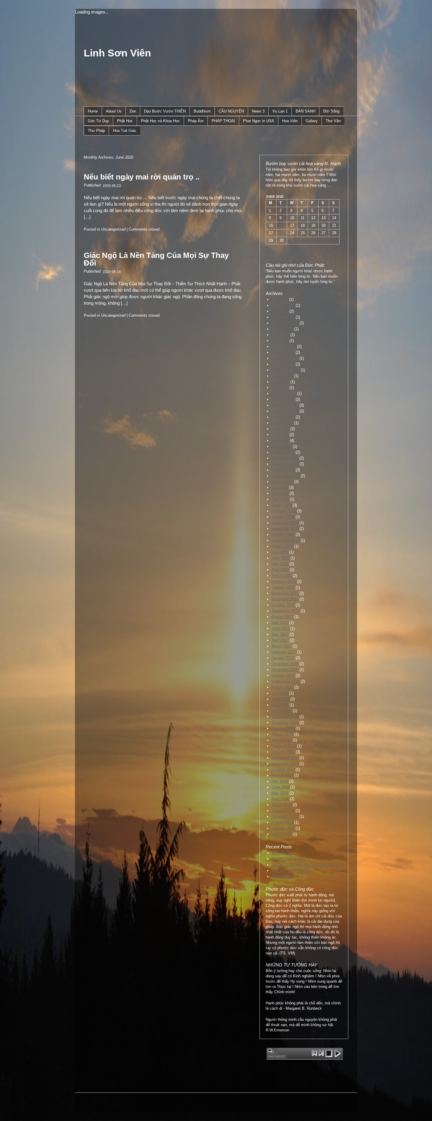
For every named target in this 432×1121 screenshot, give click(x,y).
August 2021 (282, 376)
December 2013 (285, 816)
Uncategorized (113, 229)
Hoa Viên (290, 121)
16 (281, 225)
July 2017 (280, 622)
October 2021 (283, 364)
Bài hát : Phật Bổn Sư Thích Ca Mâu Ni (305, 864)
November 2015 (285, 722)
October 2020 (283, 417)
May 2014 (280, 793)
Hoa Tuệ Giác (124, 130)
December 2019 (285, 458)
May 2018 (280, 564)
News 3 (258, 111)
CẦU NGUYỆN (231, 111)
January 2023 (283, 317)
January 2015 (283, 752)
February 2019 (284, 511)
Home (93, 111)
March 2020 (282, 446)
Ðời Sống (331, 111)
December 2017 (285, 593)
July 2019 (280, 487)
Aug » (284, 253)
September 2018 (285, 540)
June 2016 (280, 699)
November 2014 (285, 763)
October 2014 (283, 769)
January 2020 (283, 452)
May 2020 (280, 434)
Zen (133, 111)
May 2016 (280, 705)
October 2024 (283, 305)
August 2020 (282, 423)
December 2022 (285, 323)
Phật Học (125, 121)
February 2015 (284, 746)
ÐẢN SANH (305, 111)
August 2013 (282, 822)
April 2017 (280, 640)
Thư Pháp (96, 130)
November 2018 (285, 528)
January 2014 (283, 810)
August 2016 (282, 687)
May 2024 (280, 311)
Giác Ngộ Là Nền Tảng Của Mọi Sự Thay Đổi (156, 259)
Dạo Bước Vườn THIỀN (165, 111)
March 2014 (282, 805)
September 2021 (285, 370)
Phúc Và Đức (283, 853)
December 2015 (285, 716)
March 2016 (282, 711)
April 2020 (280, 440)
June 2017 (280, 628)
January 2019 (283, 517)
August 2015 (282, 734)
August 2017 (282, 617)
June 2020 (280, 429)
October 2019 (283, 470)
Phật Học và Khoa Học (160, 121)
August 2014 (282, 775)
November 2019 (285, 464)
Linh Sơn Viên (117, 52)
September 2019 (285, 476)
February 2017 (284, 652)
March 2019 (282, 505)
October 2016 (283, 675)
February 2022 (284, 346)
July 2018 (280, 552)
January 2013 (283, 828)
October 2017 (283, 605)
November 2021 (285, 358)
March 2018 (282, 575)
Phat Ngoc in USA (258, 121)
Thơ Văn (333, 121)
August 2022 (282, 329)
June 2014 (280, 787)
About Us (114, 111)
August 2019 (282, 481)
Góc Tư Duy (98, 121)
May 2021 (280, 387)
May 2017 (280, 634)
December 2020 (285, 405)
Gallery (312, 121)
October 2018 (283, 534)
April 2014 (280, 799)
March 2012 (282, 834)
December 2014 (285, 758)
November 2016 (285, 669)
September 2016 (285, 681)
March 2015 (282, 740)
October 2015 (283, 728)
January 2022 (283, 352)
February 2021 (284, 393)
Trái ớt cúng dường (288, 859)
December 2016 (285, 664)
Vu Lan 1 (280, 111)
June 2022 (280, 335)
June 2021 (280, 382)
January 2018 (283, 587)
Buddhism (202, 111)
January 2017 (283, 658)
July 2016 (280, 693)
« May (271, 253)
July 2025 (280, 299)
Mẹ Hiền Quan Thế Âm (291, 870)
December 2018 (285, 523)
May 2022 (280, 340)
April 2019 (280, 499)
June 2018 (280, 558)
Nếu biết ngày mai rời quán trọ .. (142, 176)
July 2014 (280, 781)
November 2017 (285, 599)
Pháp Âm (196, 121)
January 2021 (283, 399)
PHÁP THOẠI (223, 121)
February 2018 (284, 581)
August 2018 (282, 546)
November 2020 (285, 411)
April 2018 (280, 570)
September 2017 (285, 611)
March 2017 (282, 646)
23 (281, 233)
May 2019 (280, 493)
